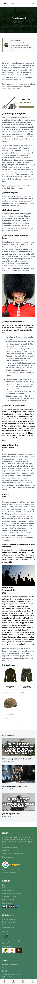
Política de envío (6, 888)
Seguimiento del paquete (8, 922)
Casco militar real (10, 714)
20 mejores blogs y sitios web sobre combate (14, 786)
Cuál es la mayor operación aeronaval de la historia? (16, 759)
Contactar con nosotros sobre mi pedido (12, 853)
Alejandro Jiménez (15, 40)
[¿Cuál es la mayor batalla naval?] (18, 802)
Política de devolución (8, 928)
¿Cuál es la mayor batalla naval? (11, 814)
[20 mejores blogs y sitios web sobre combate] (18, 774)
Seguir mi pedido (6, 850)
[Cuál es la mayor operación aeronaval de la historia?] (18, 747)
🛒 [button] (13, 692)
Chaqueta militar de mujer (10, 686)
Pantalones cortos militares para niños (27, 686)
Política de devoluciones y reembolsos (12, 894)
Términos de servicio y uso (9, 896)
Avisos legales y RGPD (8, 899)
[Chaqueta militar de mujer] (10, 675)
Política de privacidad (8, 891)
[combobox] (16, 3)
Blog (3, 885)
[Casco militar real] (10, 703)
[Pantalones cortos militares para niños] (26, 675)
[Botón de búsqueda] (24, 3)
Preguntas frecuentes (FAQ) (9, 919)
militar (10, 344)
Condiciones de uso (7, 925)
